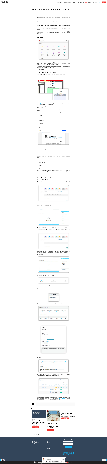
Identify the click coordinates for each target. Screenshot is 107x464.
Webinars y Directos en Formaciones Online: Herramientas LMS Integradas (68, 415)
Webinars (48, 442)
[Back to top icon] (74, 461)
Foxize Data (34, 444)
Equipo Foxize (39, 403)
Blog (47, 441)
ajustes (49, 463)
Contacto (48, 447)
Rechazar (65, 462)
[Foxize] (4, 2)
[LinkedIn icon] (72, 460)
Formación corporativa (35, 442)
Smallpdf (38, 146)
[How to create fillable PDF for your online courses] (104, 460)
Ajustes (71, 462)
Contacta (104, 2)
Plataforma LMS (34, 441)
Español (100, 2)
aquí (57, 172)
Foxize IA (33, 443)
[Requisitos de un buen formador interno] (2, 460)
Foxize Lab (48, 448)
